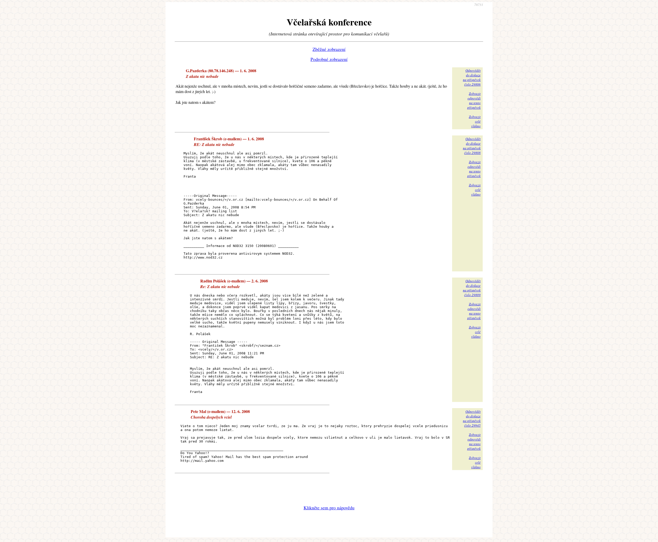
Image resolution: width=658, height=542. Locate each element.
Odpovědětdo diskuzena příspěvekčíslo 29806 (472, 77)
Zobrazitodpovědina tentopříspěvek (474, 100)
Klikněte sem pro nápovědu (329, 507)
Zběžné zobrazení (329, 49)
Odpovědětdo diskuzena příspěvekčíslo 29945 (472, 418)
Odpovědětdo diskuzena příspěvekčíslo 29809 (472, 288)
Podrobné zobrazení (329, 59)
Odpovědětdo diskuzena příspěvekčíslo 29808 (472, 145)
